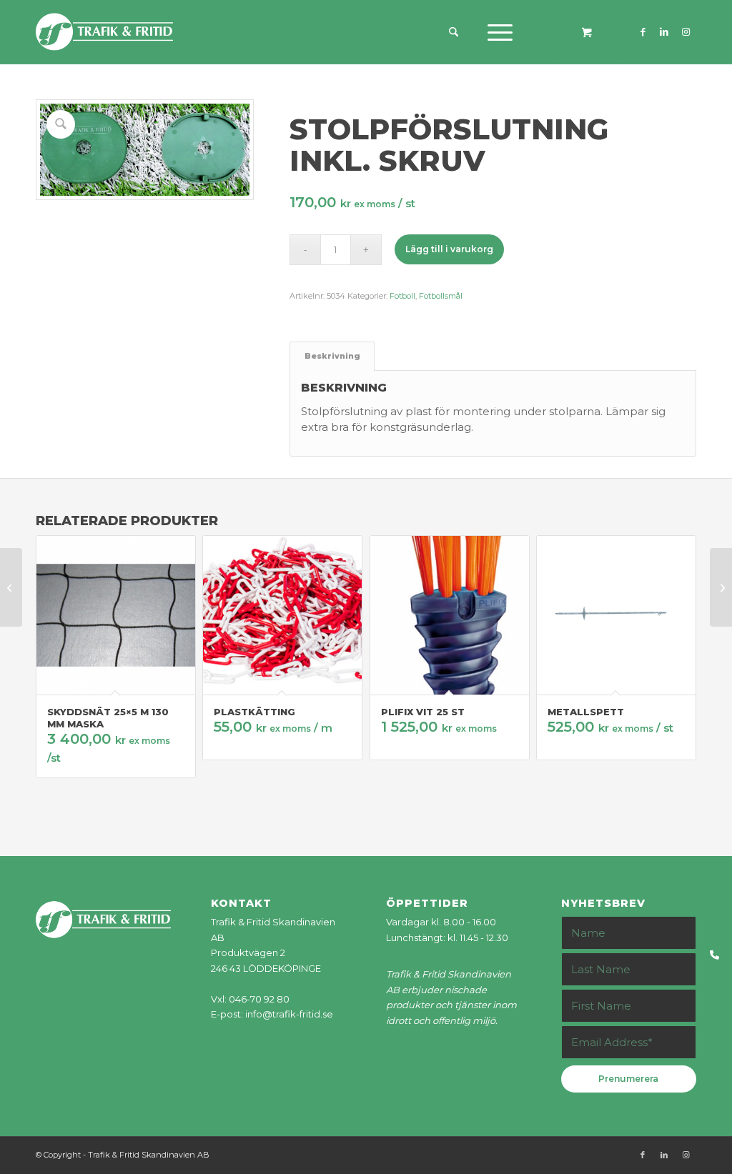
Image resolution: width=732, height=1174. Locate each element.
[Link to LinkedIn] (664, 31)
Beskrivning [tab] (332, 356)
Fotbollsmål (441, 296)
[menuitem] (459, 32)
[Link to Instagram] (685, 31)
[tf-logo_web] (104, 32)
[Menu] (495, 32)
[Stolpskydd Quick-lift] (11, 587)
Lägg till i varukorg (449, 249)
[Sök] (454, 32)
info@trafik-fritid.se (289, 1014)
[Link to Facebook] (642, 31)
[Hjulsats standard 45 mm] (721, 587)
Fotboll (402, 296)
